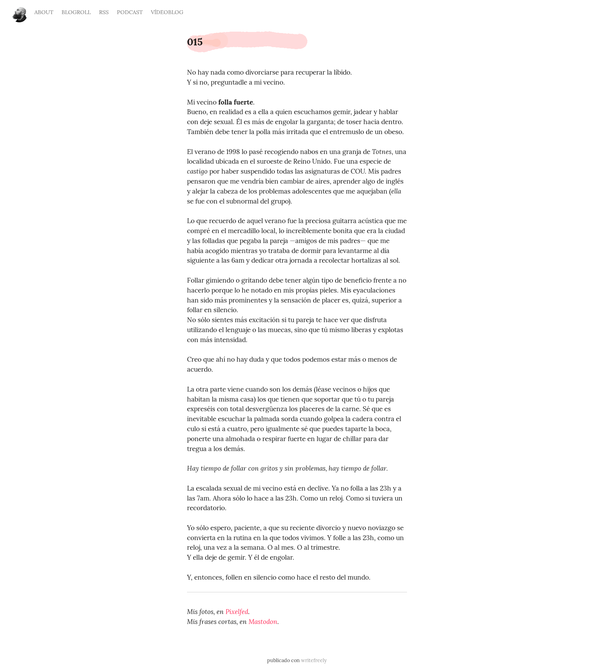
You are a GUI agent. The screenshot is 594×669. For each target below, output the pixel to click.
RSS (104, 12)
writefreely (314, 660)
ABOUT (43, 12)
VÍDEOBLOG (167, 12)
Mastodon (263, 621)
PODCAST (130, 12)
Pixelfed (237, 611)
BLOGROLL (76, 12)
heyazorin (19, 11)
